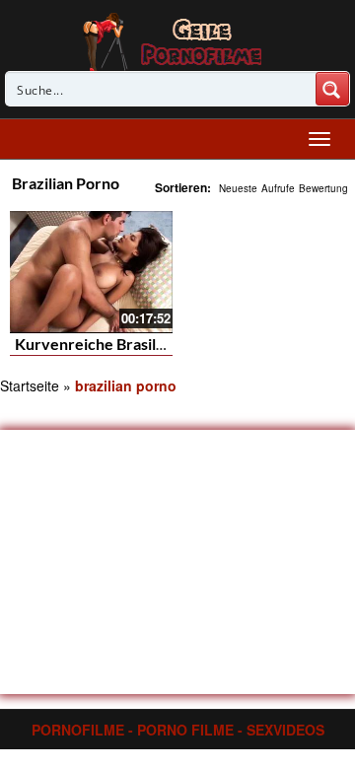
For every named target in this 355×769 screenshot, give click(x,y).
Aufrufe (278, 188)
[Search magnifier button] (332, 88)
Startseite (29, 385)
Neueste (238, 188)
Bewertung (323, 188)
